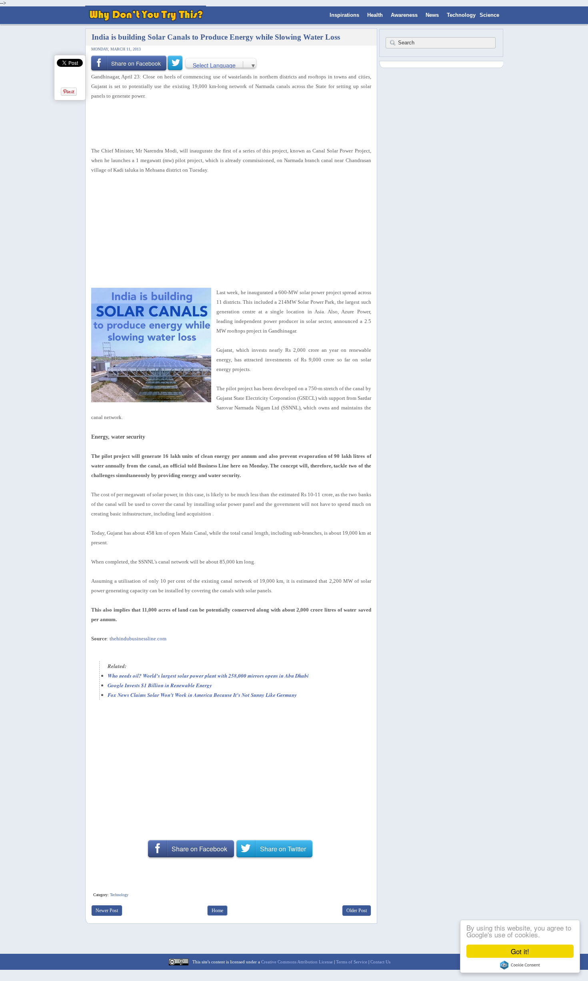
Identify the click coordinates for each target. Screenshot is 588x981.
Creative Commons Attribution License (297, 961)
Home (217, 910)
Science (489, 15)
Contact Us (380, 961)
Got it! (520, 951)
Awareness (404, 15)
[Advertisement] (228, 122)
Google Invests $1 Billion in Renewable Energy (160, 685)
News (432, 15)
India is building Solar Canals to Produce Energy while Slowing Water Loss (216, 37)
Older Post (356, 910)
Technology (461, 15)
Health (375, 15)
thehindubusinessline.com (138, 639)
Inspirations (344, 15)
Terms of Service (351, 961)
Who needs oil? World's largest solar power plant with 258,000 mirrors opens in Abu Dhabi (208, 675)
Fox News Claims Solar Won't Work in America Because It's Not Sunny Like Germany (202, 694)
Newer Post (107, 910)
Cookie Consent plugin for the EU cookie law (520, 965)
